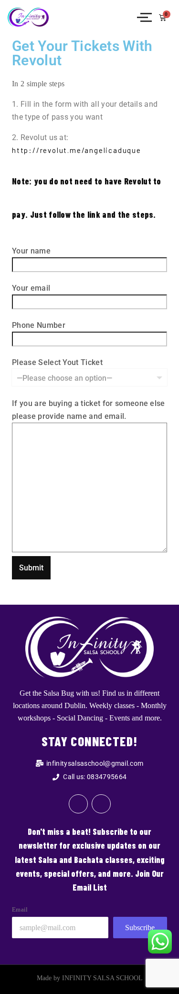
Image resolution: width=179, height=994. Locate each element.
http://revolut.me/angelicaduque (76, 150)
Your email (31, 288)
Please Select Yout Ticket (57, 362)
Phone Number (38, 325)
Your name (31, 250)
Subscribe (140, 927)
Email (20, 909)
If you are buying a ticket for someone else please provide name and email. (88, 410)
